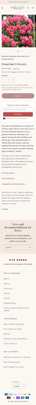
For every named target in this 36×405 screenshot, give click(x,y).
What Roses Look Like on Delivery (17, 357)
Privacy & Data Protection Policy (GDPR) (16, 309)
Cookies (7, 298)
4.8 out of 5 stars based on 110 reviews (18, 264)
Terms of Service (10, 344)
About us (7, 284)
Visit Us (7, 293)
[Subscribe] (29, 247)
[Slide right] (22, 51)
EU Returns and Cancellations (15, 339)
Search (6, 279)
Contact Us (8, 288)
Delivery (7, 334)
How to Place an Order (13, 329)
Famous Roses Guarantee (14, 324)
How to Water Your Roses (14, 367)
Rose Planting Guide (12, 362)
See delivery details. (21, 85)
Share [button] (6, 209)
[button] (28, 7)
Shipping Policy (10, 303)
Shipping (13, 72)
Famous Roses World (21, 401)
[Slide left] (14, 51)
